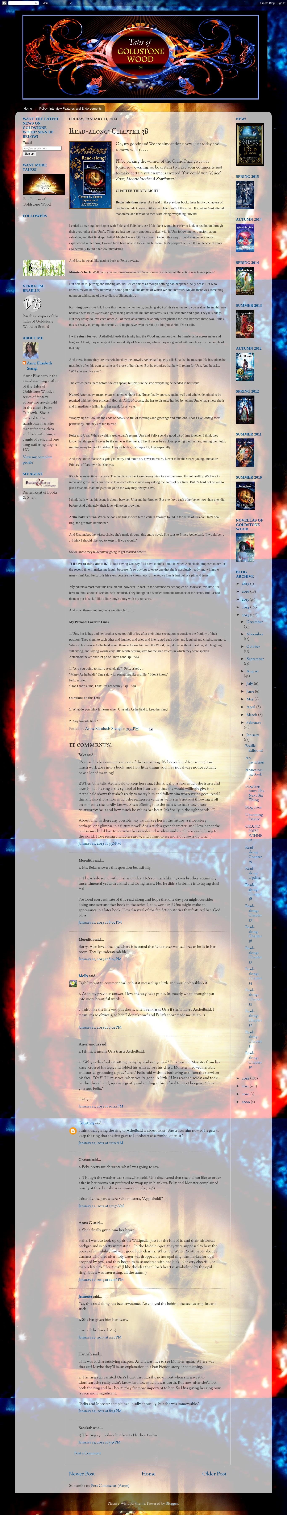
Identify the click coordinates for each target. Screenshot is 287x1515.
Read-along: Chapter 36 (253, 934)
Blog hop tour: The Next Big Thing (254, 793)
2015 (246, 600)
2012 (246, 1078)
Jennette (85, 1297)
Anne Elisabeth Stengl (39, 366)
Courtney (86, 1123)
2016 (246, 592)
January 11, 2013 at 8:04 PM (100, 959)
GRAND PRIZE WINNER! (253, 833)
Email (27, 143)
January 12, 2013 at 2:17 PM (100, 1337)
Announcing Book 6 (254, 774)
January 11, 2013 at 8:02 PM (100, 922)
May (250, 699)
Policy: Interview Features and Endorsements (70, 108)
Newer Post (82, 1474)
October (253, 647)
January (252, 735)
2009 (246, 1102)
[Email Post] (150, 729)
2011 (246, 1086)
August (252, 671)
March (252, 715)
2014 (246, 607)
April (251, 707)
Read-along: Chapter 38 (253, 892)
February (253, 723)
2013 (246, 615)
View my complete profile (37, 460)
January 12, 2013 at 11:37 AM (101, 1206)
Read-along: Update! (253, 873)
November (254, 634)
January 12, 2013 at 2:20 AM (101, 1143)
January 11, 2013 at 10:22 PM (101, 1106)
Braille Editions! (254, 749)
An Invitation (254, 761)
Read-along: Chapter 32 (253, 1018)
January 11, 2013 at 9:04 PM (100, 1027)
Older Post (214, 1474)
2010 (246, 1094)
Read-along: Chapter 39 (253, 854)
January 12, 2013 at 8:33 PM (100, 1411)
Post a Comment (87, 1453)
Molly (83, 976)
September (255, 659)
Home (28, 108)
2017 (246, 584)
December (254, 622)
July (250, 684)
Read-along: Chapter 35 (253, 955)
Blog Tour (253, 807)
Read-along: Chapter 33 (253, 997)
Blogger (172, 1504)
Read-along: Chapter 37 (253, 913)
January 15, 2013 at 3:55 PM (99, 1442)
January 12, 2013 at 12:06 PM (101, 1280)
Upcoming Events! (254, 817)
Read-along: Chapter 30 (253, 1060)
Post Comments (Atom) (110, 1486)
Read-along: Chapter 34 (253, 976)
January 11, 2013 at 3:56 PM (100, 844)
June (250, 691)
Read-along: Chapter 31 (253, 1039)
